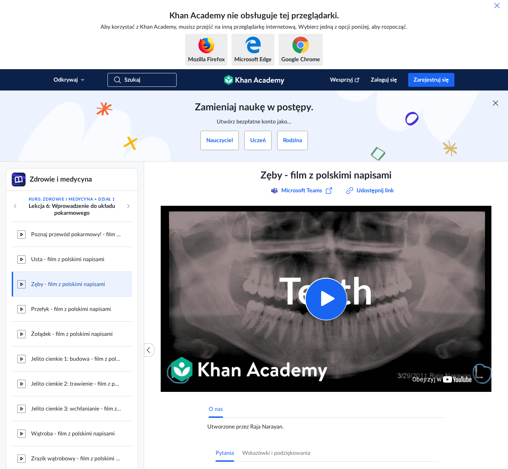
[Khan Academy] (254, 80)
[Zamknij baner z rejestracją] (495, 103)
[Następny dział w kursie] (128, 206)
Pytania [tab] (225, 453)
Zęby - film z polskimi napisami (68, 284)
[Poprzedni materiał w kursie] (15, 206)
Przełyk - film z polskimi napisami (71, 309)
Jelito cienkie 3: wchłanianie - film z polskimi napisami (76, 409)
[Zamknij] (496, 5)
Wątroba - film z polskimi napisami (73, 433)
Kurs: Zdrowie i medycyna (61, 199)
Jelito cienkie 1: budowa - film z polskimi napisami (76, 359)
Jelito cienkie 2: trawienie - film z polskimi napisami (76, 384)
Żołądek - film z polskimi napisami (72, 334)
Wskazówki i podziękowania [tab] (276, 453)
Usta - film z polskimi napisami (67, 259)
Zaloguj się (384, 80)
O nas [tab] (216, 409)
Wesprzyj (341, 80)
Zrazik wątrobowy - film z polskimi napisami (76, 458)
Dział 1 (106, 199)
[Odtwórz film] (326, 299)
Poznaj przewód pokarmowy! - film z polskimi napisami (76, 234)
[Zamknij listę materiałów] (149, 350)
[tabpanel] (326, 424)
